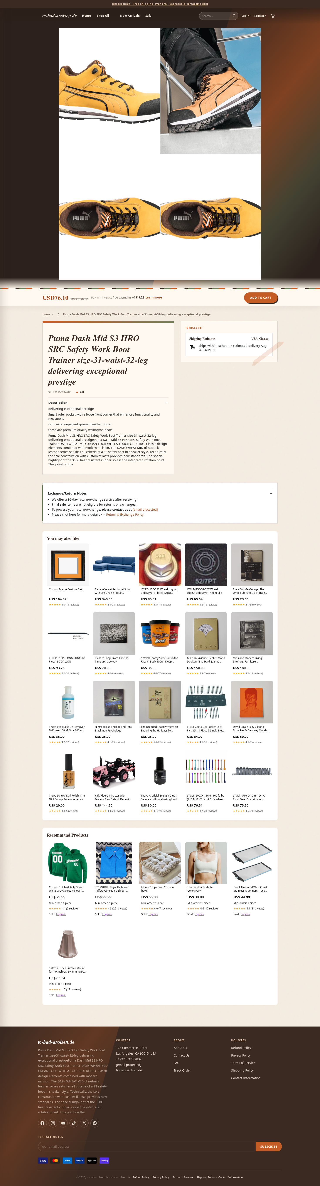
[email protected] (145, 509)
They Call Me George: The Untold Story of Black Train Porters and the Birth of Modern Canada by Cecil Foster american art (252, 591)
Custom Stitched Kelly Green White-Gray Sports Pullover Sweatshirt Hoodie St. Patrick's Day (67, 889)
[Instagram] (53, 1123)
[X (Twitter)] (84, 1123)
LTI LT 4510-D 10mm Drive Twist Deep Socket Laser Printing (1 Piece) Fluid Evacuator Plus (249, 797)
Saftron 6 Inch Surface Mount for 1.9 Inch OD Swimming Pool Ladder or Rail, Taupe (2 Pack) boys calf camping (67, 970)
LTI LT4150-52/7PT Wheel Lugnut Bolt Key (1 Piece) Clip (204, 591)
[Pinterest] (94, 1123)
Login (245, 16)
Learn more (153, 297)
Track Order (182, 1070)
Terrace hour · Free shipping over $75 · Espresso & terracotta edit (160, 4)
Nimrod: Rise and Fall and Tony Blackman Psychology (113, 728)
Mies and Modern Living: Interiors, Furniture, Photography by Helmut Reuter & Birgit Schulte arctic (251, 660)
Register (260, 16)
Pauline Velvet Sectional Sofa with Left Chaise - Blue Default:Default (112, 591)
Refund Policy (241, 1048)
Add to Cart (260, 298)
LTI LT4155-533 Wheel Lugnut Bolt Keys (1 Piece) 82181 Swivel (159, 591)
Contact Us (181, 1055)
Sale (148, 16)
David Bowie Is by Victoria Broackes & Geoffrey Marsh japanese (250, 729)
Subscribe (268, 1147)
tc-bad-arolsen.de (59, 15)
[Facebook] (42, 1123)
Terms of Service (243, 1063)
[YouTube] (63, 1123)
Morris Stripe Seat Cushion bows (157, 889)
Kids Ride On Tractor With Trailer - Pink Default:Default (112, 797)
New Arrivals (130, 16)
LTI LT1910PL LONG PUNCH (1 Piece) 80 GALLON (67, 659)
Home (86, 16)
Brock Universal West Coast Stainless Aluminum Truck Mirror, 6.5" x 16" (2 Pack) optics (250, 889)
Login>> (61, 914)
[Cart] (273, 16)
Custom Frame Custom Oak (65, 589)
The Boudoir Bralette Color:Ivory (200, 889)
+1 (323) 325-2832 (128, 1059)
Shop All (103, 16)
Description (57, 403)
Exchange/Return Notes (67, 493)
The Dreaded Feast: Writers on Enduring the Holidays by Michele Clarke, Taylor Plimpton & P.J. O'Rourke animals (160, 729)
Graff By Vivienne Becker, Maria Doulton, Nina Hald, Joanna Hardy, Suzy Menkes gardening (206, 660)
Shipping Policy (242, 1070)
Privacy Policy (241, 1055)
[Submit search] (234, 16)
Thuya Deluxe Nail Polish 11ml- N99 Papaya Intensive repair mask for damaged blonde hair (67, 797)
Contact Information (246, 1078)
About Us (180, 1048)
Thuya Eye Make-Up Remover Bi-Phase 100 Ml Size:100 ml (67, 728)
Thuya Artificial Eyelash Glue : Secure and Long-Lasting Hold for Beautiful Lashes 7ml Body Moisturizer (159, 797)
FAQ (177, 1063)
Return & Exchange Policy (124, 514)
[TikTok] (73, 1123)
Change (263, 339)
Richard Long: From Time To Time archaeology (111, 659)
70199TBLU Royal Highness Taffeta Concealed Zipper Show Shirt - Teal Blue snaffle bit (112, 889)
